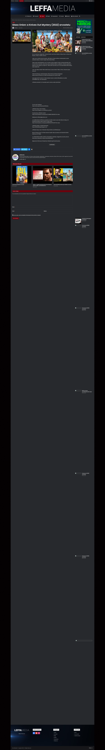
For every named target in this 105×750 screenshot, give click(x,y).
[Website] (20, 159)
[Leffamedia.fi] (52, 8)
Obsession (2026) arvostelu (85, 474)
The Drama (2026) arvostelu (85, 226)
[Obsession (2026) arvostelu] (78, 514)
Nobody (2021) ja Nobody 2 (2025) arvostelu (62, 184)
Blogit (48, 16)
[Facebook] (21, 159)
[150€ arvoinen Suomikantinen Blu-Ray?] (78, 431)
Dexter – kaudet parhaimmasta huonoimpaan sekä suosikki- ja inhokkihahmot (42, 185)
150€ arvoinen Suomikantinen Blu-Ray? (87, 391)
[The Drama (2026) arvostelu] (78, 266)
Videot (42, 16)
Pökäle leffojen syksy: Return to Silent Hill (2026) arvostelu (87, 41)
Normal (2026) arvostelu (87, 53)
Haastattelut (55, 16)
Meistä (68, 16)
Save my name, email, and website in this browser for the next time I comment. (27, 215)
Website (45, 211)
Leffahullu (15, 27)
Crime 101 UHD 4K (27, 0)
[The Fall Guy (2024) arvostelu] (21, 175)
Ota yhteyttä (75, 16)
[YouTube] (24, 159)
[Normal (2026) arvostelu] (78, 94)
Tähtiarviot (29, 16)
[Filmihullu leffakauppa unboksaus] (78, 221)
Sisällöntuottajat (77, 735)
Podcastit (36, 16)
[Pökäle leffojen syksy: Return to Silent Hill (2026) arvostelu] (78, 42)
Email (13, 211)
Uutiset (62, 16)
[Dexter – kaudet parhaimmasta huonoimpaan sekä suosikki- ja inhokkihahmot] (42, 175)
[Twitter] (22, 159)
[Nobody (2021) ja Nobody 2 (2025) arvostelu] (63, 175)
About (75, 732)
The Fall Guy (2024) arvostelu (18, 184)
